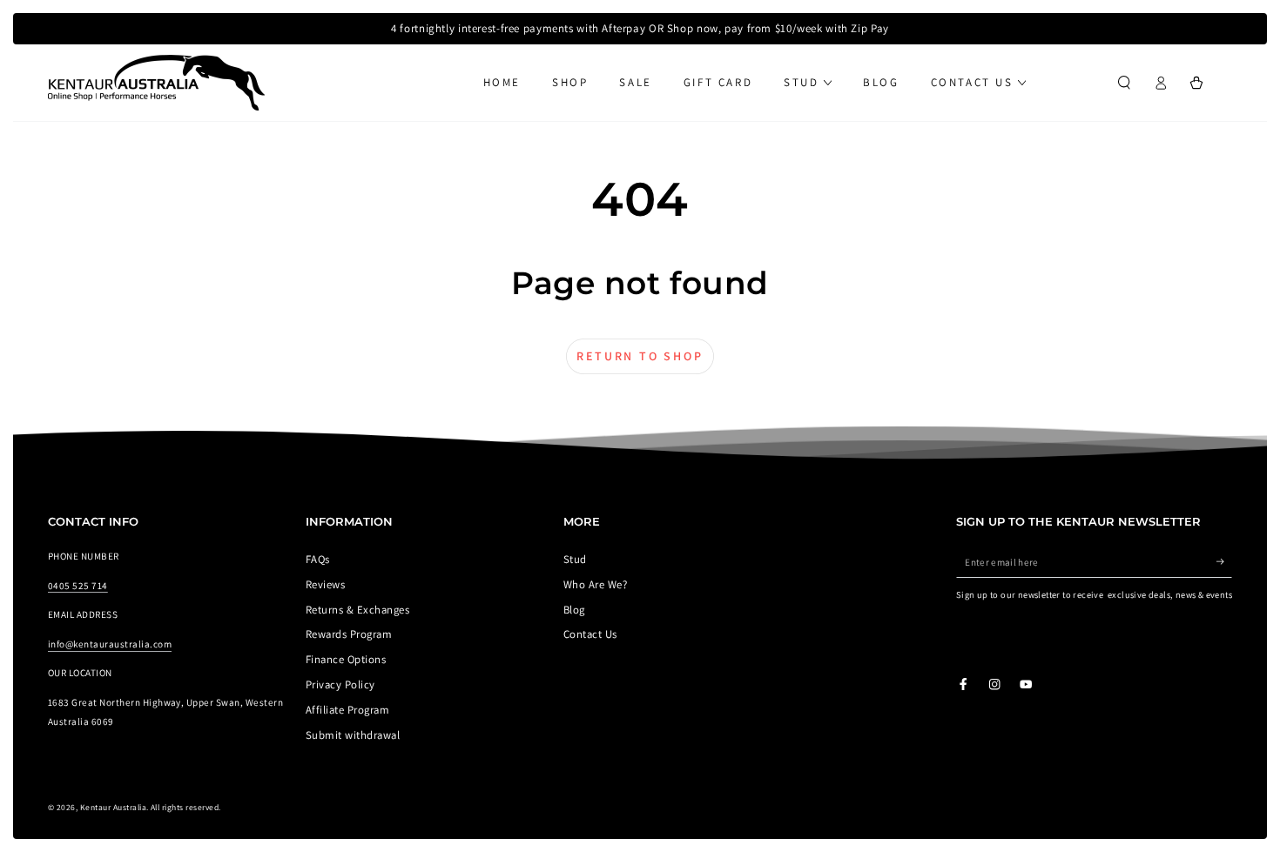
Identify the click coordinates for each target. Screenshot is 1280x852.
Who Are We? (595, 584)
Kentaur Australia (113, 807)
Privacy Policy (340, 684)
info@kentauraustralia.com (110, 644)
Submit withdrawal (353, 735)
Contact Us (590, 634)
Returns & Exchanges (357, 609)
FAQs (318, 559)
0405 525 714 (78, 586)
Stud (575, 559)
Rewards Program (349, 634)
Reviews (325, 584)
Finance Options (346, 659)
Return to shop (639, 356)
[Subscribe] (1224, 562)
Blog (574, 609)
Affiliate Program (347, 709)
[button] (1124, 82)
